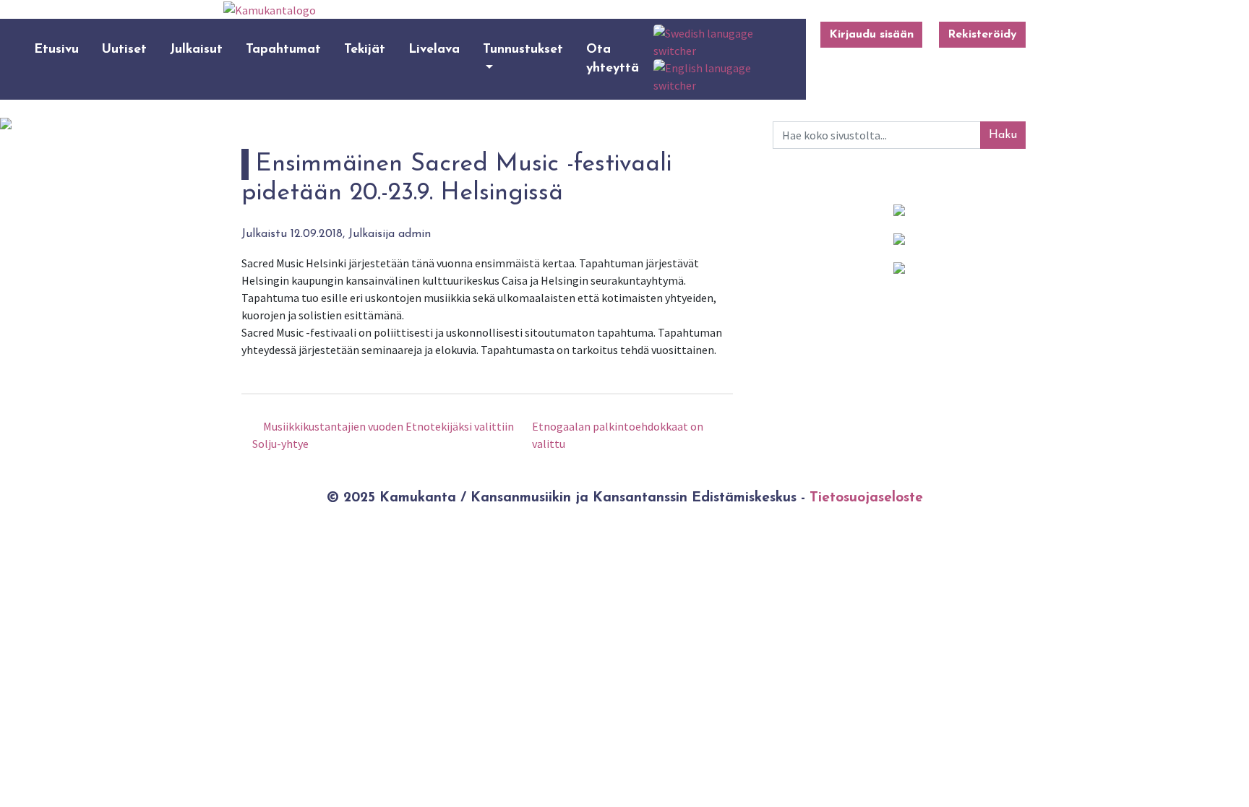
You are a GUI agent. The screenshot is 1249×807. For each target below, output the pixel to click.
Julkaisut (196, 49)
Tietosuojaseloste (866, 498)
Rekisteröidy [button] (982, 34)
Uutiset (124, 49)
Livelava (434, 49)
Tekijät (364, 49)
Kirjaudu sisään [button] (871, 34)
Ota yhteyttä (612, 58)
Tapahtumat (283, 49)
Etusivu (56, 49)
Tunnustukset (523, 49)
